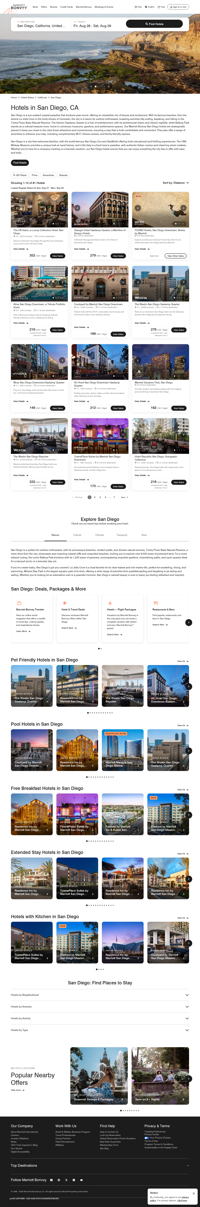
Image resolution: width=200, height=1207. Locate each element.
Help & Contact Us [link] (109, 1132)
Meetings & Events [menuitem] (104, 7)
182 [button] (153, 408)
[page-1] (98, 648)
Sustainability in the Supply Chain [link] (161, 1147)
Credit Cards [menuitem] (66, 7)
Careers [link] (15, 1135)
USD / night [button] (41, 256)
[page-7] (101, 712)
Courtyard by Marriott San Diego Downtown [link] (98, 304)
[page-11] (109, 712)
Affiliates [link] (59, 1145)
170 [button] (93, 486)
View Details (19, 249)
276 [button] (153, 329)
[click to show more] (188, 622)
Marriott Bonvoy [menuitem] (84, 7)
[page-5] (96, 712)
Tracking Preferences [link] (155, 1131)
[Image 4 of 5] (102, 86)
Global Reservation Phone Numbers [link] (117, 1138)
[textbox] (43, 26)
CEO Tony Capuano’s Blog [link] (24, 1145)
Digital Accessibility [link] (20, 1151)
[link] (138, 7)
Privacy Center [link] (152, 1134)
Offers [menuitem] (44, 7)
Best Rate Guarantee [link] (110, 1141)
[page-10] (107, 712)
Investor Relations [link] (20, 1138)
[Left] (91, 86)
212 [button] (93, 408)
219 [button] (32, 329)
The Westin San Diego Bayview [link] (30, 456)
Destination (27, 22)
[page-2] (101, 648)
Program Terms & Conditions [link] (159, 1144)
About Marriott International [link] (24, 1132)
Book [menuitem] (35, 7)
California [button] (42, 97)
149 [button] (32, 408)
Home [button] (14, 97)
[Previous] (16, 208)
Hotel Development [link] (64, 1141)
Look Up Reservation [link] (110, 1135)
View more (16, 1090)
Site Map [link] (104, 1148)
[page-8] (103, 712)
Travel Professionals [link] (65, 1135)
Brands (63, 175)
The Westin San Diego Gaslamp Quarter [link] (157, 304)
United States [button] (27, 97)
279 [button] (93, 255)
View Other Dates (176, 256)
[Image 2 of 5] (97, 86)
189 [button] (93, 334)
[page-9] (105, 712)
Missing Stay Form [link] (109, 1145)
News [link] (13, 1141)
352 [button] (32, 255)
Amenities (48, 175)
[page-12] (110, 777)
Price (35, 175)
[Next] (62, 208)
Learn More (21, 631)
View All (181, 661)
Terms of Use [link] (151, 1141)
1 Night (81, 22)
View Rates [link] (57, 256)
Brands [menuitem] (53, 7)
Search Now (67, 628)
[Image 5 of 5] (104, 86)
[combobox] (43, 24)
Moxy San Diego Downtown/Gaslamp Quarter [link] (38, 382)
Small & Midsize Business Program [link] (72, 1132)
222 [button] (32, 482)
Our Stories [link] (16, 1148)
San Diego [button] (56, 97)
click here (182, 1200)
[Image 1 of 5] (95, 86)
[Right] (108, 86)
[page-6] (98, 712)
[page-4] (94, 712)
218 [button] (153, 482)
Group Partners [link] (63, 1138)
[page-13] (113, 777)
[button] (181, 183)
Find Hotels (156, 24)
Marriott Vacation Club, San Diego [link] (154, 382)
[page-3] (92, 712)
